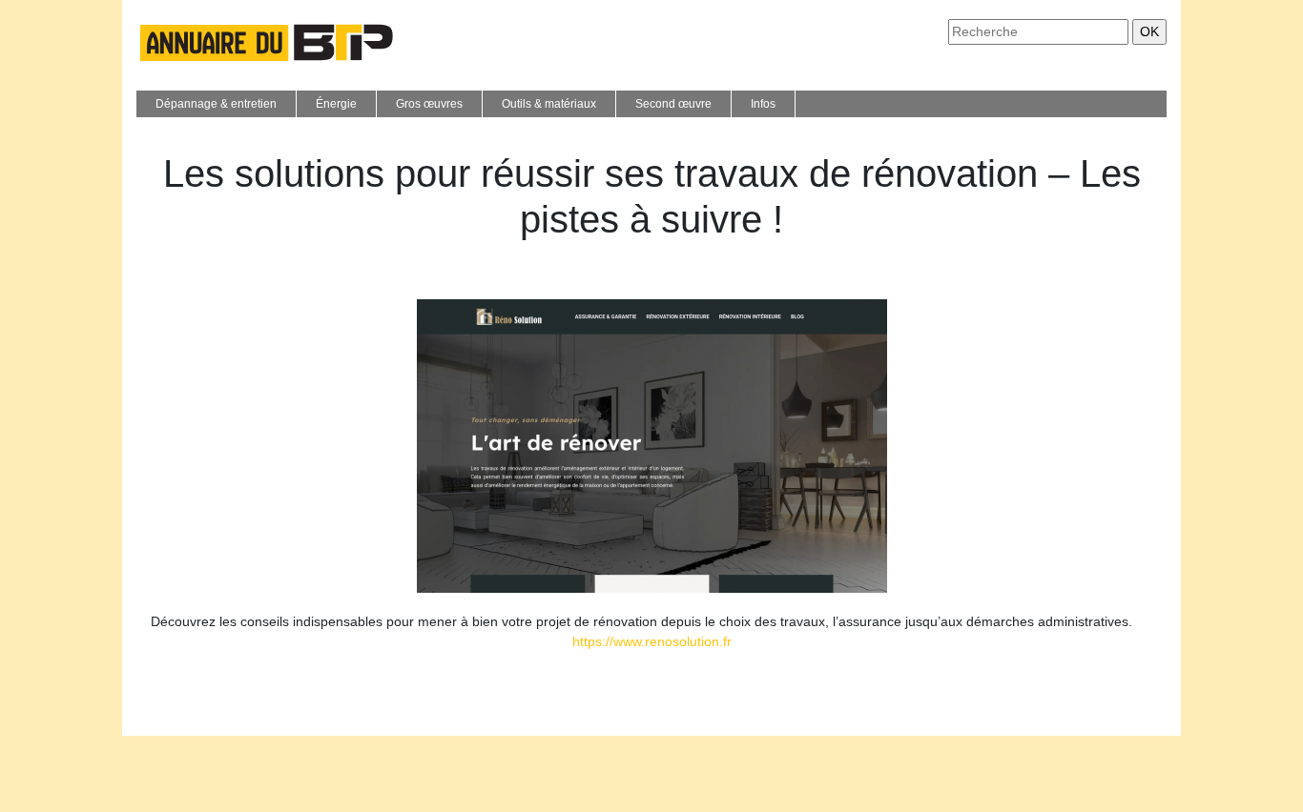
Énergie (336, 104)
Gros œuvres (429, 104)
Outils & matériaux (549, 104)
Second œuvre (673, 104)
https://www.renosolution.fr (652, 641)
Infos (763, 104)
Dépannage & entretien (216, 104)
